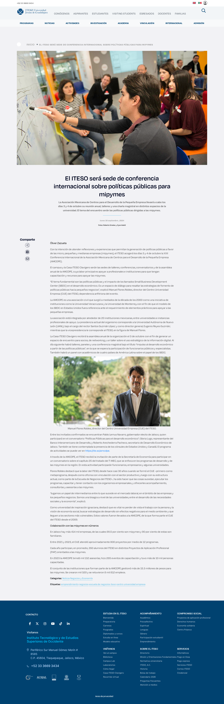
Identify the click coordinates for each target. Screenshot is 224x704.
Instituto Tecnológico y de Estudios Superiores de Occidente (52, 639)
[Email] (27, 259)
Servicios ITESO (184, 665)
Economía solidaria (186, 625)
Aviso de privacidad (104, 696)
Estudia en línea (110, 637)
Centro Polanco (184, 629)
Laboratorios (109, 665)
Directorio (144, 653)
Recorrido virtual (111, 677)
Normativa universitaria (151, 661)
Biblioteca (108, 657)
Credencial (182, 673)
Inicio (31, 44)
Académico (145, 618)
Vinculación (147, 23)
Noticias (49, 23)
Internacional (174, 23)
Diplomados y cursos (112, 633)
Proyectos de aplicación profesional (194, 618)
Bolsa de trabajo (147, 673)
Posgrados (108, 629)
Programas (26, 23)
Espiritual (144, 625)
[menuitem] (61, 13)
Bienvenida (108, 618)
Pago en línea (183, 657)
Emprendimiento (147, 641)
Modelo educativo (111, 641)
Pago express (183, 661)
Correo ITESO (183, 669)
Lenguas (144, 629)
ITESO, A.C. (145, 665)
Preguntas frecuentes (150, 681)
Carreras (107, 625)
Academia (123, 23)
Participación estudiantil (151, 637)
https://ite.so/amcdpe (97, 450)
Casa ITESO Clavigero (113, 673)
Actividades (72, 23)
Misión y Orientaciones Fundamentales (158, 657)
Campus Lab (109, 661)
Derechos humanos (186, 621)
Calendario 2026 (148, 677)
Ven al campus (110, 653)
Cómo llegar (108, 669)
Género (143, 633)
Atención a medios (148, 685)
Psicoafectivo (146, 621)
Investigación (98, 23)
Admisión (199, 23)
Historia (144, 669)
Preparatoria (109, 621)
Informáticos (183, 653)
